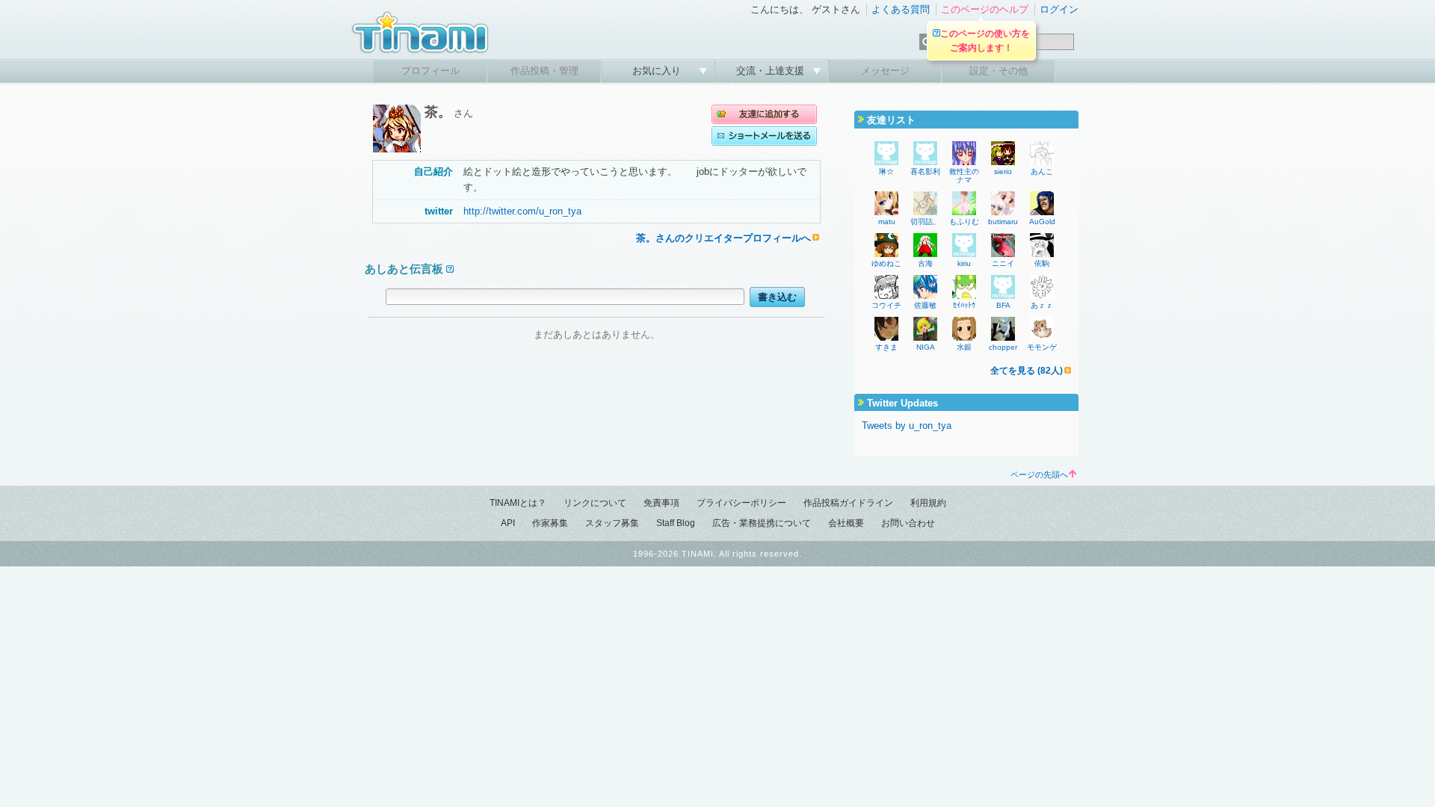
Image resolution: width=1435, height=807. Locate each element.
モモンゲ (1042, 347)
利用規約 (928, 503)
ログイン (1059, 9)
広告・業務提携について (761, 523)
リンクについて (595, 503)
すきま (886, 347)
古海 (925, 263)
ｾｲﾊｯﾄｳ (964, 305)
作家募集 (550, 523)
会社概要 (846, 523)
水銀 (964, 347)
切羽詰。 (925, 221)
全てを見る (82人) (1026, 370)
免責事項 (661, 503)
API (508, 523)
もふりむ (964, 221)
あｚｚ (1042, 305)
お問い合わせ (908, 523)
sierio (1003, 171)
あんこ (1042, 171)
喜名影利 (925, 171)
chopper (1003, 347)
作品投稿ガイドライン (848, 503)
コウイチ (886, 305)
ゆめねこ (886, 263)
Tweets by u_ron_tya (906, 425)
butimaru (1003, 221)
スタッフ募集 (612, 523)
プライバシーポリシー (741, 503)
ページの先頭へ (1039, 474)
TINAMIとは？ (518, 503)
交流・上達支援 (771, 70)
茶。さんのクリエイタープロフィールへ (723, 238)
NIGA (925, 347)
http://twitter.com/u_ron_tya (522, 211)
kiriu (964, 263)
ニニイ (1003, 263)
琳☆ (886, 171)
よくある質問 (900, 9)
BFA (1003, 305)
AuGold (1042, 221)
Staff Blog (675, 523)
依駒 (1041, 263)
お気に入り (658, 70)
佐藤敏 (925, 305)
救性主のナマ (964, 175)
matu (886, 221)
